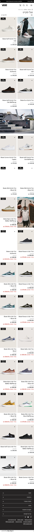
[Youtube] (28, 517)
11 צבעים (32, 192)
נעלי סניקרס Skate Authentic (10, 70)
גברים (29, 9)
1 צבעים (32, 102)
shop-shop (9, 530)
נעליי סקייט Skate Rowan (26, 251)
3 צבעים (14, 73)
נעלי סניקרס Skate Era (27, 100)
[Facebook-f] (31, 517)
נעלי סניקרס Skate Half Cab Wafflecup (9, 101)
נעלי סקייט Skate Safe (27, 349)
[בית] (32, 9)
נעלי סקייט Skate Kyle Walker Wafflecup (9, 220)
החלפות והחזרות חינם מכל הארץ (14, 1)
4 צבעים (14, 223)
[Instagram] (25, 517)
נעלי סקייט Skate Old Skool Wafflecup (27, 415)
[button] (15, 26)
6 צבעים (14, 42)
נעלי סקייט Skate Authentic (11, 252)
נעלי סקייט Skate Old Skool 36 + (10, 285)
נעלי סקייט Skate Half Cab (8, 447)
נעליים (25, 9)
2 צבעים (14, 104)
